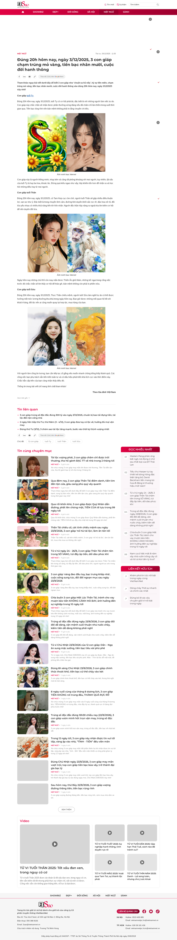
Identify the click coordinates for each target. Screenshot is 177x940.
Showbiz (38, 12)
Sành (126, 12)
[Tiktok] (158, 911)
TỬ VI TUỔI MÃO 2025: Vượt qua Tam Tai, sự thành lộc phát (109, 876)
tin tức (144, 575)
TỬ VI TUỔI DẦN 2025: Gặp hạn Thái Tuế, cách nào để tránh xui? (141, 847)
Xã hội (91, 12)
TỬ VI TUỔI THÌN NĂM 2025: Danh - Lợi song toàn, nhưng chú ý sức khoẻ (141, 876)
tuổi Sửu (76, 441)
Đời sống (73, 12)
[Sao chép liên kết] (35, 77)
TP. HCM (120, 925)
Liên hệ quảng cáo (128, 911)
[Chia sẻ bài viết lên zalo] (24, 77)
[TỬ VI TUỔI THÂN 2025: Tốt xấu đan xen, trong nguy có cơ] (55, 844)
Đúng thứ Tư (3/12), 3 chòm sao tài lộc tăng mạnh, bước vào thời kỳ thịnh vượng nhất (64, 429)
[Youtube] (151, 911)
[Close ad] (150, 19)
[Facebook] (144, 911)
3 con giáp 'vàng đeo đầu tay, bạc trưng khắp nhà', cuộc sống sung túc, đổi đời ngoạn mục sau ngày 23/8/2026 (80, 577)
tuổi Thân (62, 441)
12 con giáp (33, 441)
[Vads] (150, 49)
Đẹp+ (55, 12)
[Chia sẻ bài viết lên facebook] (19, 77)
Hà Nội (120, 917)
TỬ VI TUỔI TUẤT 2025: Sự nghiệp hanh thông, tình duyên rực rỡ (108, 847)
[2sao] (22, 12)
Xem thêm (66, 809)
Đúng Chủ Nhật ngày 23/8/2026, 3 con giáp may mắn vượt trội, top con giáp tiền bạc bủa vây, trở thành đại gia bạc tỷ (82, 765)
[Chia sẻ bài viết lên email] (29, 77)
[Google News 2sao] (52, 77)
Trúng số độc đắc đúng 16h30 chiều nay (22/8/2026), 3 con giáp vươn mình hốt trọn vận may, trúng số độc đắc (82, 718)
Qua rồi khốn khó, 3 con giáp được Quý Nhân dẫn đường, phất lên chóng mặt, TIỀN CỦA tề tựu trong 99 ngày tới (83, 507)
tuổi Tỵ (30, 96)
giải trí (141, 600)
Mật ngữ (109, 12)
